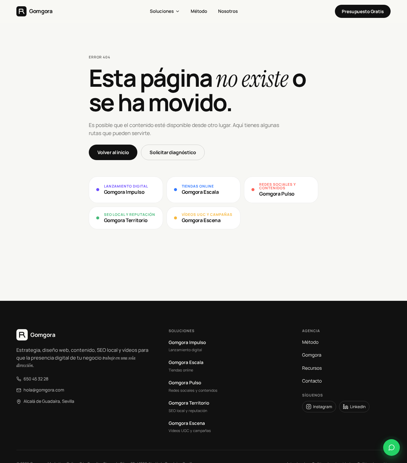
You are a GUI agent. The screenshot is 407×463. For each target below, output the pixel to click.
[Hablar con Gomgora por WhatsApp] (391, 447)
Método (310, 342)
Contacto (312, 381)
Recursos (312, 368)
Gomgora (311, 355)
